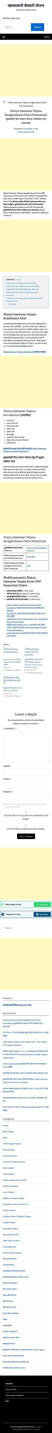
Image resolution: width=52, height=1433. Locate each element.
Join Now (43, 904)
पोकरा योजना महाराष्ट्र (11, 1313)
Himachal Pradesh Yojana (14, 1162)
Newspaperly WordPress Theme (26, 1429)
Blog (5, 1137)
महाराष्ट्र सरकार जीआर (11, 1337)
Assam (6, 1125)
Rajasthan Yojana (10, 1228)
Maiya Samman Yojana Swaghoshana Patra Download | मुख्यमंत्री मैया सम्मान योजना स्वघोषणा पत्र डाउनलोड (25, 608)
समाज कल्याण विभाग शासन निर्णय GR (16, 1362)
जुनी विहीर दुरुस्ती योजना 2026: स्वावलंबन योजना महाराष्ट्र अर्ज (25, 1073)
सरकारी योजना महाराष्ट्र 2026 (14, 1368)
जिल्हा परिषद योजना (9, 1295)
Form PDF (31, 556)
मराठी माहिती (7, 1325)
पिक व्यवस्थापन (8, 1301)
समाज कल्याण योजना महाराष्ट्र (13, 1355)
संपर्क (7, 1401)
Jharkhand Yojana (10, 1186)
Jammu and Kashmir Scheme (15, 1180)
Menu (46, 36)
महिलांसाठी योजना (9, 1343)
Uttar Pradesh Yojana (12, 1252)
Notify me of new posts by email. (26, 829)
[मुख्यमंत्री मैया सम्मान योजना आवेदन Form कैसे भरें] (12, 681)
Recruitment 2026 (11, 1234)
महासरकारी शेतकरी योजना (26, 5)
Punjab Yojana (9, 1222)
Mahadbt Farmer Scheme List (15, 1204)
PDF (29, 566)
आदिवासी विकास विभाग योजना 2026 (16, 1277)
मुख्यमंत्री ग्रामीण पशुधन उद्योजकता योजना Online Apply (23, 1349)
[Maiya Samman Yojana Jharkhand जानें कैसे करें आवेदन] (12, 652)
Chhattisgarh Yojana (12, 1143)
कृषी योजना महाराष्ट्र (10, 1283)
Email (7, 779)
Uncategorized (9, 1246)
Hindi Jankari (8, 1168)
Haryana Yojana (10, 1156)
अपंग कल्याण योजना (10, 1258)
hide (18, 279)
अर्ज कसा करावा (8, 1265)
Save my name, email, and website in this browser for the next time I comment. (26, 805)
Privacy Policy (11, 1389)
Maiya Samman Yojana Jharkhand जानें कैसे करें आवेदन (12, 662)
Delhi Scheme (9, 1150)
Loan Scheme (8, 1192)
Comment (10, 728)
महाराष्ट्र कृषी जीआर (10, 1331)
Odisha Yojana (9, 1210)
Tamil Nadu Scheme (11, 1240)
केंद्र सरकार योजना (10, 1289)
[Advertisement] (26, 70)
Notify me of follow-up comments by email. (26, 817)
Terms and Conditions (14, 1395)
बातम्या (5, 1319)
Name (7, 766)
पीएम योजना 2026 (9, 1307)
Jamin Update (9, 1174)
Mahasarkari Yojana (26, 132)
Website (8, 791)
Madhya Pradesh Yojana (13, 1198)
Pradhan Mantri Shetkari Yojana (17, 1216)
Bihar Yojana (8, 1131)
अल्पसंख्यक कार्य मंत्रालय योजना (14, 1271)
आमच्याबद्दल (9, 1384)
